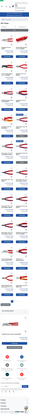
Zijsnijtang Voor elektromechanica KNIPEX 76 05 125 (20, 260)
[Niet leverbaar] (22, 119)
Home (3, 19)
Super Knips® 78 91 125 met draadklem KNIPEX (7, 233)
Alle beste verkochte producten (14, 347)
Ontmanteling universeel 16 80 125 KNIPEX (21, 48)
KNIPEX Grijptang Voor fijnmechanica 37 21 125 (7, 286)
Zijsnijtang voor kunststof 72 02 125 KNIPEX (21, 233)
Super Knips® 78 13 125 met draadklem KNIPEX (7, 154)
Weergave (22, 136)
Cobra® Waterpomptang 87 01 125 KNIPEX (6, 74)
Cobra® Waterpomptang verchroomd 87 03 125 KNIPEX (6, 260)
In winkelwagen (14, 343)
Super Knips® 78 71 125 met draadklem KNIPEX (7, 207)
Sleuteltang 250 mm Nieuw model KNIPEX (11, 334)
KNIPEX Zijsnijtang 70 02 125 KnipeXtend (7, 101)
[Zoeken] (16, 5)
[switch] (26, 412)
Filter (14, 30)
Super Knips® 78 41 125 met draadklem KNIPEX (21, 180)
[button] (6, 7)
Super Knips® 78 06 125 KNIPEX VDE (21, 286)
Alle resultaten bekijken (20, 10)
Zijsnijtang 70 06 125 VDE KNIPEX (6, 127)
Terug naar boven (5, 304)
